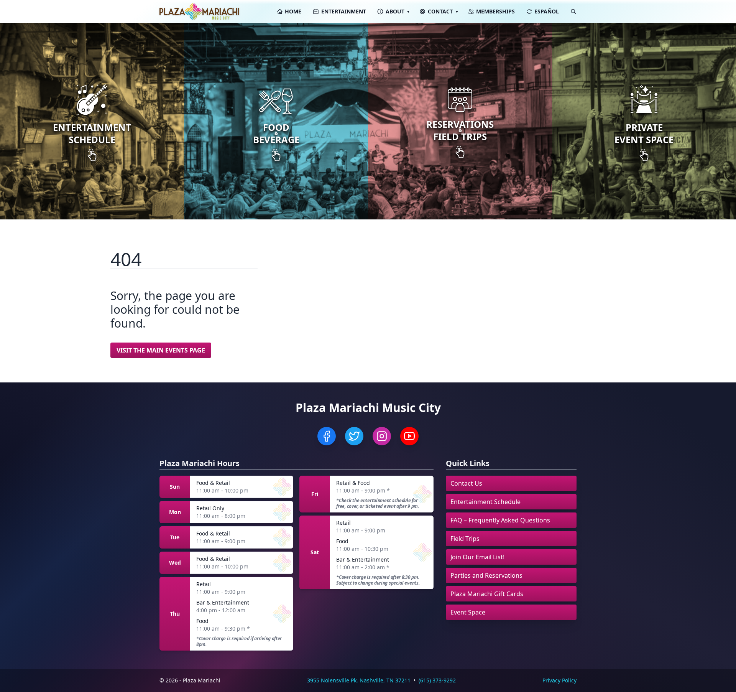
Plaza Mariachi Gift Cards (486, 594)
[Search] (573, 11)
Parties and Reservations (486, 575)
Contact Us (466, 483)
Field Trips (465, 538)
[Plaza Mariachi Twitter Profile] (354, 436)
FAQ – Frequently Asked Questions (500, 520)
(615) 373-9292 (437, 680)
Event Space (467, 612)
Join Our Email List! (477, 557)
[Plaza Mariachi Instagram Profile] (382, 436)
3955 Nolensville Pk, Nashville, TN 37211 (359, 680)
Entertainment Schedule (485, 502)
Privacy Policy (559, 680)
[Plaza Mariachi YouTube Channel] (409, 436)
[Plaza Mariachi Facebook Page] (326, 436)
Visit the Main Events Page (161, 350)
